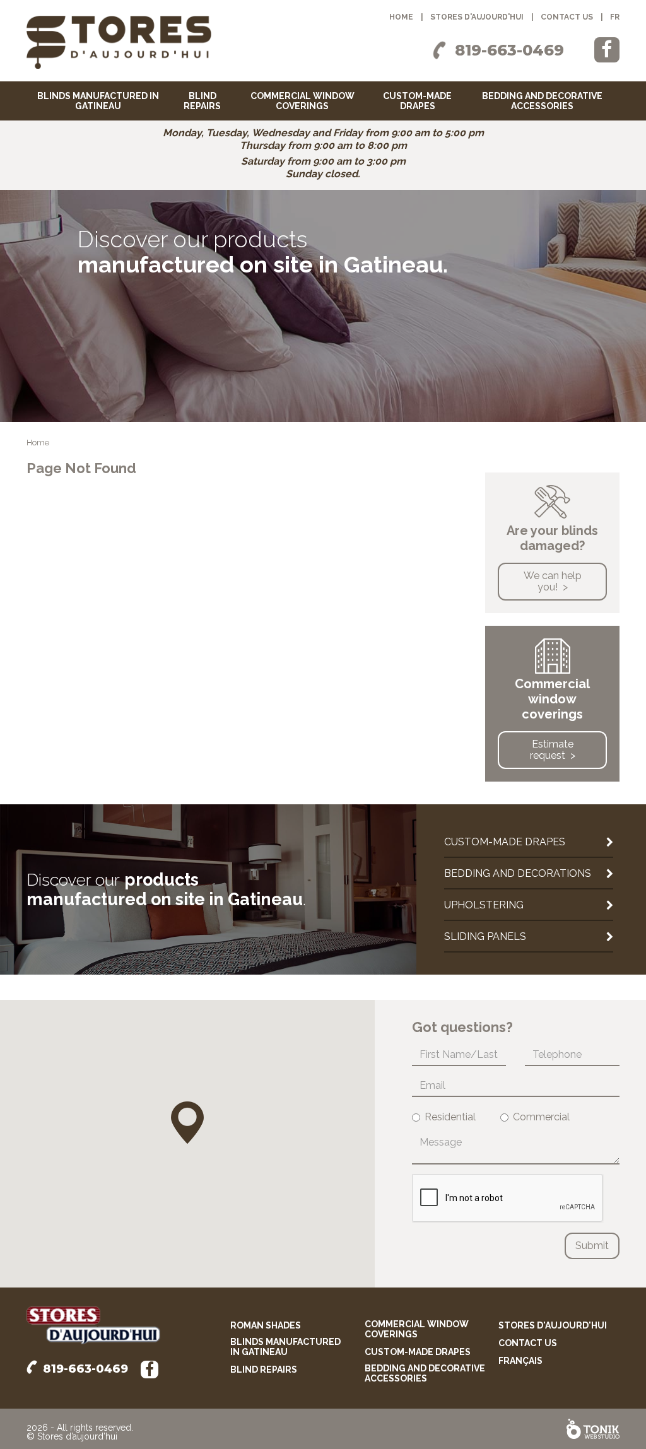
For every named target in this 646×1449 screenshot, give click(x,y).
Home (401, 17)
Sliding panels (485, 936)
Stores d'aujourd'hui (477, 17)
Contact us (567, 17)
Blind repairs (202, 101)
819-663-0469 (509, 50)
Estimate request (551, 749)
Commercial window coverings (302, 101)
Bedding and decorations (517, 873)
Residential (450, 1117)
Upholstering (484, 905)
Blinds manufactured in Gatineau (98, 101)
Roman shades (265, 1325)
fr (615, 17)
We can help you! (553, 581)
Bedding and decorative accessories (542, 101)
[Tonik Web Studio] (593, 1429)
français (520, 1361)
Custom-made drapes (417, 101)
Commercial (541, 1117)
